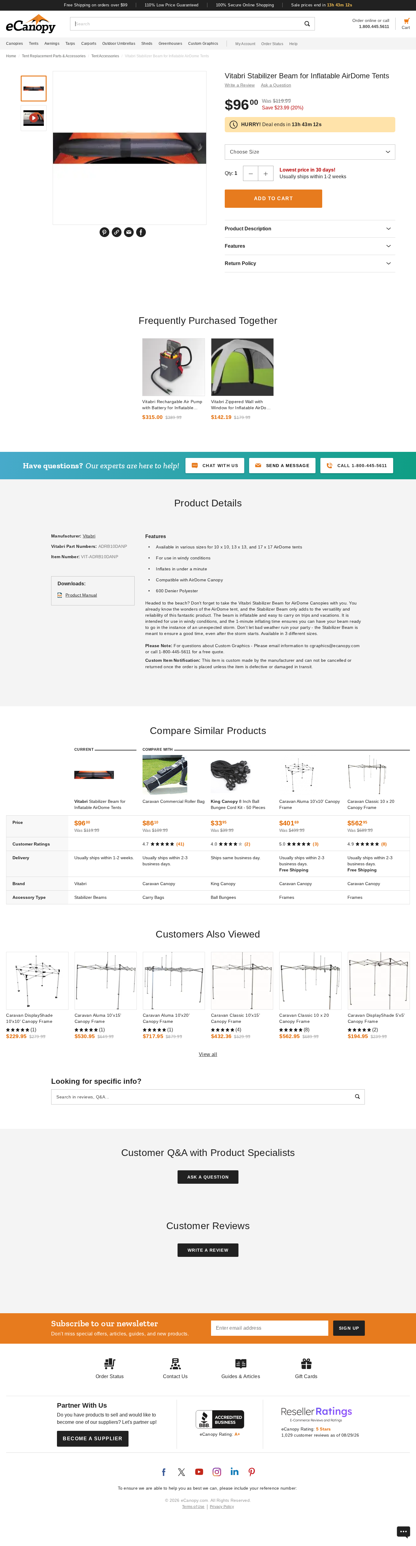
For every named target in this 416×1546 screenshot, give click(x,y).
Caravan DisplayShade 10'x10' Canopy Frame (29, 1018)
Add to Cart (273, 198)
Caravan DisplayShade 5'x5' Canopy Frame (376, 1018)
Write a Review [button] (240, 85)
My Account (245, 44)
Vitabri (89, 536)
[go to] (173, 367)
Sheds (147, 43)
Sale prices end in (321, 5)
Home (11, 56)
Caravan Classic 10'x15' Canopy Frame (235, 1018)
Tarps (70, 43)
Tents (33, 43)
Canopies (14, 43)
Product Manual (81, 595)
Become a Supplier (93, 1438)
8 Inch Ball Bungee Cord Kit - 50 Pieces (238, 804)
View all (208, 1054)
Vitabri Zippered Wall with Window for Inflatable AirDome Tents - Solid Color (242, 405)
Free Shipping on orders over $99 (96, 5)
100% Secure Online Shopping (245, 5)
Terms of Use (193, 1507)
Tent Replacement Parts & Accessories (54, 56)
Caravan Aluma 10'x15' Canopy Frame (98, 1018)
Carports (88, 43)
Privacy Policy (222, 1507)
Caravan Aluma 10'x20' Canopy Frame (166, 1018)
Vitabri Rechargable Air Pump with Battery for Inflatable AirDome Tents (172, 405)
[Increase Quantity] (265, 173)
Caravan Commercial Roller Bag (174, 801)
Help (293, 44)
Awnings (51, 43)
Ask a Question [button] (276, 85)
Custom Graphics (203, 43)
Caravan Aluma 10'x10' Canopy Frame (309, 804)
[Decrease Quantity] (250, 173)
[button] (282, 465)
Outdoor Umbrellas (118, 43)
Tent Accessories (105, 56)
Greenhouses (170, 43)
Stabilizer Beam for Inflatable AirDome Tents (99, 804)
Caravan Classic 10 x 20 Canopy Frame (370, 804)
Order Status (272, 44)
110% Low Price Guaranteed (172, 5)
